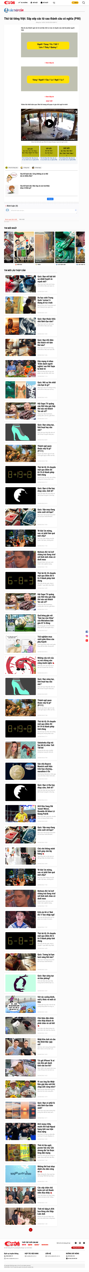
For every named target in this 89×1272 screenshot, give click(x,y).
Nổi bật (35, 2)
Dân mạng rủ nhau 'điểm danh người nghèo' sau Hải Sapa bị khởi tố (46, 368)
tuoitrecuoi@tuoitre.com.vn (53, 1259)
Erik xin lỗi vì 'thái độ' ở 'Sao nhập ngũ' (46, 916)
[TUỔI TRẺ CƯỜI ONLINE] (12, 1247)
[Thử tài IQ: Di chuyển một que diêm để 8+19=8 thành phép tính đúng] (20, 478)
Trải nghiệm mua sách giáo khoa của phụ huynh (46, 643)
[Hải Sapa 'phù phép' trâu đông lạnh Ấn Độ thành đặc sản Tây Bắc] (24, 250)
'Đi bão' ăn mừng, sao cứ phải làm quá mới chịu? (46, 537)
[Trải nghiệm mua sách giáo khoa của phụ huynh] (20, 647)
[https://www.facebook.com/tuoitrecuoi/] (76, 1246)
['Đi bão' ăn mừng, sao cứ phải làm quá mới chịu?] (20, 541)
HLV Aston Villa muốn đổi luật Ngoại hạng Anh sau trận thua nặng (46, 1131)
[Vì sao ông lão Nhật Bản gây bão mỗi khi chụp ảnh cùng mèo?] (20, 1092)
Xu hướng (24, 2)
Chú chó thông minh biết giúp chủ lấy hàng (46, 854)
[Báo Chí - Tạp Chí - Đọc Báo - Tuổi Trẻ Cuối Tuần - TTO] (30, 1248)
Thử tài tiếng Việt (13, 167)
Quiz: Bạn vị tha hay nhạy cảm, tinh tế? (46, 493)
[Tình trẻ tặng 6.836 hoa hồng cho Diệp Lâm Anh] (20, 1219)
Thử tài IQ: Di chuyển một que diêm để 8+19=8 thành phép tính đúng (47, 474)
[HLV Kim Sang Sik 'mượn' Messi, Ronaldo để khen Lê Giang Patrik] (20, 817)
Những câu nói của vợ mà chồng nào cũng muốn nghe (46, 664)
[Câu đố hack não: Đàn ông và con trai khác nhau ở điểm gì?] (11, 190)
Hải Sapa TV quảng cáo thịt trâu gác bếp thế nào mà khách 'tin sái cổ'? (46, 411)
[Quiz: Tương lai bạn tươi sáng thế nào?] (20, 965)
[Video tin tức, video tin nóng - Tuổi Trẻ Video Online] (37, 1248)
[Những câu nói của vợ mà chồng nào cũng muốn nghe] (20, 668)
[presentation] (4, 250)
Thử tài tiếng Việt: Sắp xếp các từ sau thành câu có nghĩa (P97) (30, 158)
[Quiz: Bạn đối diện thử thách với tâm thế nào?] (20, 351)
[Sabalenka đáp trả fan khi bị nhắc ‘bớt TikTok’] (20, 753)
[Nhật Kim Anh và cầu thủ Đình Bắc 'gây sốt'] (20, 1050)
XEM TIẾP (49, 101)
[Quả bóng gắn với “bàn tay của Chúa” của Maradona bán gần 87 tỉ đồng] (20, 626)
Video (39, 268)
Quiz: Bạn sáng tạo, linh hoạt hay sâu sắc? (46, 431)
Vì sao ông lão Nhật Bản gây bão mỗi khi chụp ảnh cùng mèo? (46, 1087)
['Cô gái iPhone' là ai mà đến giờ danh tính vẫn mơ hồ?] (20, 1071)
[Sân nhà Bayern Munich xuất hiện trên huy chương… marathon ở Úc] (20, 774)
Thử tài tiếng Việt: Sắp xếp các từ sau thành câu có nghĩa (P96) (49, 158)
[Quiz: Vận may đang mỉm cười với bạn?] (20, 520)
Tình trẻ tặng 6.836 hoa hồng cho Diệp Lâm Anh (46, 1215)
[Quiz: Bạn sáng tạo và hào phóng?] (20, 986)
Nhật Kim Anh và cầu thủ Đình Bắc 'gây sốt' (46, 1045)
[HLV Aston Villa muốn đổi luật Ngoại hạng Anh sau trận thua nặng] (20, 1135)
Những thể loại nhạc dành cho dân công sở (46, 1172)
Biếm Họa (19, 268)
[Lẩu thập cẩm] (44, 11)
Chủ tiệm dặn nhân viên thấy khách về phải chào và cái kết (46, 1024)
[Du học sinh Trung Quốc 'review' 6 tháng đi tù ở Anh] (20, 308)
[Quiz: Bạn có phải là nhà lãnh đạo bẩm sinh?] (20, 1113)
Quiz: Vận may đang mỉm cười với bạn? (46, 514)
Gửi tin (76, 2)
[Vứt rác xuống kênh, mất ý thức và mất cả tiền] (20, 1007)
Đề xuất (45, 2)
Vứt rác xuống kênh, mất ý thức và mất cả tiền (47, 1003)
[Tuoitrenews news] (44, 1248)
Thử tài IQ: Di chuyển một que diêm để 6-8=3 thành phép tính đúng (47, 580)
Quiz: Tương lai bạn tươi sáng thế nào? (46, 959)
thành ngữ (38, 167)
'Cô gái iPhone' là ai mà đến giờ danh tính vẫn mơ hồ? (46, 1066)
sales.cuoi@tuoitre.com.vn (12, 1261)
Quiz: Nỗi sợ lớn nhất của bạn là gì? (47, 387)
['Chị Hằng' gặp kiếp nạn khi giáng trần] (44, 250)
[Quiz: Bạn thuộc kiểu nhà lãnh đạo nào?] (20, 329)
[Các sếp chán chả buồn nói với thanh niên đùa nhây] (20, 1198)
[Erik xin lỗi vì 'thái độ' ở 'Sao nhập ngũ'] (20, 923)
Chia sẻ (50, 199)
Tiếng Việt (26, 167)
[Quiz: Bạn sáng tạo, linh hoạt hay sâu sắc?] (20, 435)
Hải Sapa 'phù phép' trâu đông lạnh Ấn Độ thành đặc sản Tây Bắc (24, 262)
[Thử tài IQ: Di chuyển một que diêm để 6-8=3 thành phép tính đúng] (20, 584)
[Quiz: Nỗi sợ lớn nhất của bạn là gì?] (20, 393)
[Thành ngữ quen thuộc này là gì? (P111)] (20, 456)
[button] (53, 3)
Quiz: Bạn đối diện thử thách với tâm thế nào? (45, 346)
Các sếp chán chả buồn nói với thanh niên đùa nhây (46, 1193)
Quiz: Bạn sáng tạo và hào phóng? (46, 980)
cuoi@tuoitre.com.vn (31, 1259)
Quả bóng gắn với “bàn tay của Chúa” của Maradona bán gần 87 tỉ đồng (46, 623)
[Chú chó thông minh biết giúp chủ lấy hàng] (20, 859)
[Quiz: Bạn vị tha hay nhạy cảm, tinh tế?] (20, 499)
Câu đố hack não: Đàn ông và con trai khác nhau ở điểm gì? (35, 187)
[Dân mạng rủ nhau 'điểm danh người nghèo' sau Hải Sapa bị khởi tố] (20, 372)
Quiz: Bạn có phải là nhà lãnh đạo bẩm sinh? (46, 1109)
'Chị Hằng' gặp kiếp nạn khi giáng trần (43, 263)
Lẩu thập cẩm (61, 268)
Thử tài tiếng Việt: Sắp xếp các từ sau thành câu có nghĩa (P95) (67, 158)
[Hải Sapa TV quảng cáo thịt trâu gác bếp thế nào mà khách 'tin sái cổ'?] (20, 414)
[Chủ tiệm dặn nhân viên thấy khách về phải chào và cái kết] (20, 1029)
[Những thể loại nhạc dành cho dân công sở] (20, 1177)
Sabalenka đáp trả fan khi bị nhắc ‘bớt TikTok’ (46, 748)
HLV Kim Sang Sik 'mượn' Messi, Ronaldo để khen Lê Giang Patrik (46, 813)
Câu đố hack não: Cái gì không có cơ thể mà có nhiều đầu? (34, 175)
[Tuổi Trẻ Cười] (84, 1246)
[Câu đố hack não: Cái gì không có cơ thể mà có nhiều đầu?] (11, 178)
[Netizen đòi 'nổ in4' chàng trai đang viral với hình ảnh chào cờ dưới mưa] (20, 562)
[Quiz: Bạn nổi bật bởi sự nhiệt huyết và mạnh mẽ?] (65, 250)
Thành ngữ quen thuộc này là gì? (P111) (45, 452)
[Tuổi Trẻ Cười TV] (80, 1246)
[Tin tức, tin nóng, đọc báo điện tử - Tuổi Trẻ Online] (24, 1248)
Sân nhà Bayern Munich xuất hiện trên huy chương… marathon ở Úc (45, 771)
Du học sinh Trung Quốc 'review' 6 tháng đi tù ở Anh (45, 303)
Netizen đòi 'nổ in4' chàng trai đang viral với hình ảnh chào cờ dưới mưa (46, 559)
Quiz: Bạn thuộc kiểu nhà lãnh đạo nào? (46, 323)
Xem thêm (30, 1233)
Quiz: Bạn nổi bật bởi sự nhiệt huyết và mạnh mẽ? (64, 263)
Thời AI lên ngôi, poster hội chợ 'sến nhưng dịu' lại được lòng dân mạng (46, 1152)
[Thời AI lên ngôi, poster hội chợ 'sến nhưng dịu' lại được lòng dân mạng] (20, 1156)
